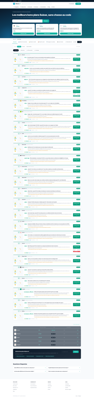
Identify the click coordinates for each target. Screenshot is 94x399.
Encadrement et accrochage (30, 65)
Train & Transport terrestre (30, 100)
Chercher (46, 20)
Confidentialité (67, 385)
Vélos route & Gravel (28, 155)
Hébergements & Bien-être (30, 177)
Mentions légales (68, 389)
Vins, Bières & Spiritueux (31, 166)
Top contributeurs (33, 385)
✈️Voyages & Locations (50, 41)
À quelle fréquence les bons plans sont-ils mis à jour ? (64, 367)
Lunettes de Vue (29, 87)
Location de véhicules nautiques (28, 111)
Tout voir (14, 41)
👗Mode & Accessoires (22, 41)
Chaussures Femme (27, 243)
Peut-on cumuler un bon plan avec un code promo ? (64, 371)
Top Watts (19, 46)
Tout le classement (76, 324)
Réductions (23, 50)
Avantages (37, 50)
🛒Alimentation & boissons (70, 41)
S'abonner (76, 351)
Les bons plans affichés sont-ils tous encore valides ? (30, 371)
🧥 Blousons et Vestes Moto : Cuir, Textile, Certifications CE (33, 188)
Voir (77, 330)
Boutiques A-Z (15, 387)
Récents (23, 46)
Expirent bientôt (29, 46)
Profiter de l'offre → (76, 59)
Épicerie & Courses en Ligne (28, 221)
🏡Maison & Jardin (32, 41)
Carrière (49, 387)
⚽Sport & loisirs (60, 41)
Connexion (72, 3)
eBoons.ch (14, 39)
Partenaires (50, 385)
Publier (78, 3)
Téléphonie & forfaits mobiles (28, 232)
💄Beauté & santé (41, 41)
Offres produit (30, 50)
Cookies (66, 387)
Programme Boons (33, 387)
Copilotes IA (26, 267)
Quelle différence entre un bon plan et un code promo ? (30, 367)
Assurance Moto (28, 76)
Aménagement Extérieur (30, 144)
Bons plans (15, 385)
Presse (49, 389)
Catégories (15, 389)
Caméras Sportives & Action (28, 133)
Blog (14, 391)
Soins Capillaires (28, 289)
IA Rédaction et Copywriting (28, 278)
